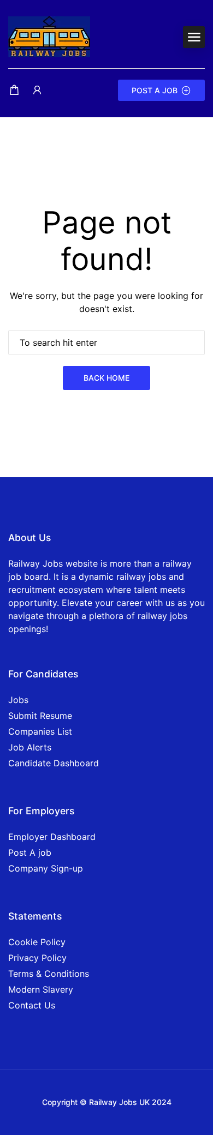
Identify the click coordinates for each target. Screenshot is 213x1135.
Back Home (106, 377)
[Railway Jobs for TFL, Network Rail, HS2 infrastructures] (49, 36)
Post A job (29, 852)
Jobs (18, 699)
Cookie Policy (37, 941)
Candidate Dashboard (53, 763)
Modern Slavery (40, 989)
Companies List (40, 731)
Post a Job (154, 90)
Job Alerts (29, 747)
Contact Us (31, 1005)
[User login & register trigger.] (37, 90)
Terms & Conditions (48, 973)
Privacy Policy (37, 957)
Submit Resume (40, 715)
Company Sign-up (45, 868)
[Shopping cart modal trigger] (14, 90)
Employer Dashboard (52, 836)
